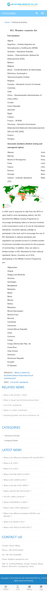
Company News (11, 440)
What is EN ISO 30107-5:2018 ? (17, 474)
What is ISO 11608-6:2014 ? (15, 480)
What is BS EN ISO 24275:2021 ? (17, 491)
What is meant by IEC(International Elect (21, 400)
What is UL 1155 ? (11, 463)
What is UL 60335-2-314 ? (14, 522)
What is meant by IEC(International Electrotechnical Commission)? (18, 375)
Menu (29, 589)
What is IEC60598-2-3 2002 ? (16, 502)
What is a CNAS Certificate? (15, 410)
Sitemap (30, 580)
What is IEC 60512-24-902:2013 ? (18, 527)
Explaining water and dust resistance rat (21, 415)
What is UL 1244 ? (11, 469)
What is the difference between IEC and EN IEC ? (24, 457)
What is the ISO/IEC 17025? (15, 395)
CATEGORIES (9, 13)
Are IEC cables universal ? (14, 497)
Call (17, 589)
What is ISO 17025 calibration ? (17, 508)
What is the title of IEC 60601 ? (16, 485)
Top (41, 589)
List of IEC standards (19, 382)
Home (7, 22)
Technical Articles (12, 435)
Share (5, 589)
